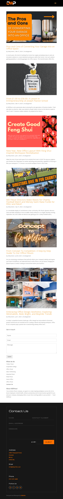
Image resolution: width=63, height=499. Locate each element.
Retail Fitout (9, 376)
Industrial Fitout (10, 374)
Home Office (9, 379)
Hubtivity (23, 495)
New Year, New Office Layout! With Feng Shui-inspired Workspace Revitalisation (29, 151)
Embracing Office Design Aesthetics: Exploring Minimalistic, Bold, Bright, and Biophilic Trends (29, 312)
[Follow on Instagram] (10, 487)
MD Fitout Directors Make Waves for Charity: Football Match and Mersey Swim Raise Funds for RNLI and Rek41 (30, 201)
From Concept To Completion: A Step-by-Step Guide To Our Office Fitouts (28, 251)
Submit (9, 356)
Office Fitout (9, 369)
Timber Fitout (10, 364)
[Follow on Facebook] (13, 487)
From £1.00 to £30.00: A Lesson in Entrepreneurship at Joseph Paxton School (27, 99)
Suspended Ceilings (11, 366)
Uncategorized (28, 51)
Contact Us (9, 384)
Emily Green (11, 51)
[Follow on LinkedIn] (17, 487)
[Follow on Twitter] (20, 487)
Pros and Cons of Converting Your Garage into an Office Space (30, 47)
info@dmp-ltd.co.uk (14, 467)
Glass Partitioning (11, 371)
